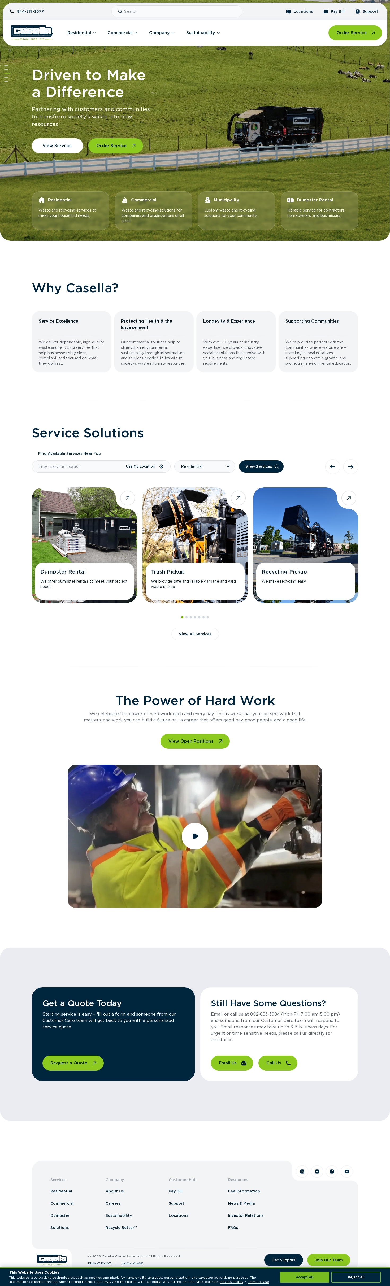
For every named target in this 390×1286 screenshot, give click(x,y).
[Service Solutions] (7, 73)
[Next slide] (350, 466)
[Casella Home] (32, 32)
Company (159, 32)
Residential (79, 32)
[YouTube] (347, 1171)
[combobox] (181, 11)
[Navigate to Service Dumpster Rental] (84, 545)
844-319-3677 (30, 11)
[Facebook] (332, 1171)
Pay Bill (338, 11)
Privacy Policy (99, 1263)
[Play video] (195, 836)
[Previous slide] (332, 466)
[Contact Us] (6, 81)
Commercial (120, 32)
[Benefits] (6, 69)
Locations (303, 11)
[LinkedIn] (302, 1171)
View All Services (195, 634)
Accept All (304, 1277)
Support (370, 11)
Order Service (351, 32)
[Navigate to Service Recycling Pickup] (305, 545)
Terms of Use (132, 1263)
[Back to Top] (6, 65)
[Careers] (6, 77)
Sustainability (200, 32)
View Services (57, 145)
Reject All (356, 1277)
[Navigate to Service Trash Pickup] (195, 545)
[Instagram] (317, 1171)
